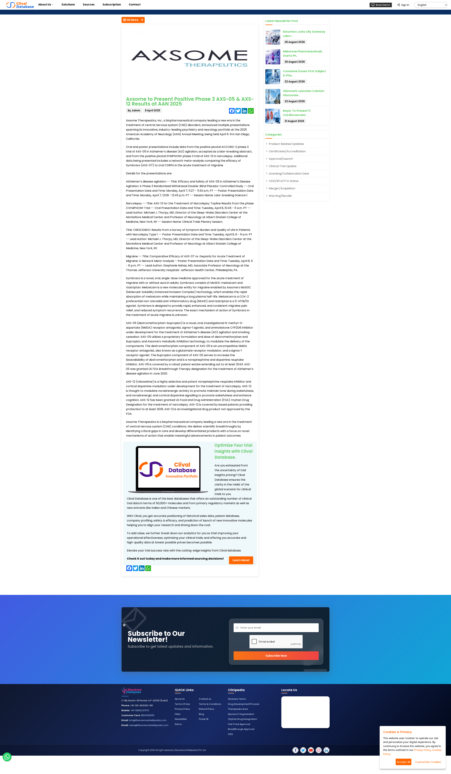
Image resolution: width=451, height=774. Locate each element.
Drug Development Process (243, 704)
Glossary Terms (237, 698)
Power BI (203, 719)
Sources (89, 4)
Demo (178, 724)
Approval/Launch (280, 159)
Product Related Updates (286, 144)
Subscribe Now (276, 656)
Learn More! (241, 560)
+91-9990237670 (139, 710)
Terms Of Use (182, 704)
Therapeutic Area (238, 708)
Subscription (112, 4)
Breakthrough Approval (241, 729)
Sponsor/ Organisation (241, 714)
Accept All (403, 762)
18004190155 (147, 715)
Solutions (68, 4)
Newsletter (181, 719)
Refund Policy (206, 708)
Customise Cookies (428, 762)
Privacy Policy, (422, 750)
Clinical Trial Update (282, 166)
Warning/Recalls (280, 196)
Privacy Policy (182, 708)
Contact (135, 4)
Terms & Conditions (210, 704)
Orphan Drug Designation (242, 719)
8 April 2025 (152, 110)
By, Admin (134, 110)
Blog (201, 714)
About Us (44, 4)
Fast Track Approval (239, 724)
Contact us (205, 698)
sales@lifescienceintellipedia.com (148, 725)
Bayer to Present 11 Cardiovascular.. (296, 113)
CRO (230, 734)
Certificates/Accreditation (287, 151)
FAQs (177, 714)
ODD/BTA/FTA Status (283, 181)
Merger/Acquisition (281, 188)
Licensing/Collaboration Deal (288, 174)
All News (133, 20)
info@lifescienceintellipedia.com (147, 720)
